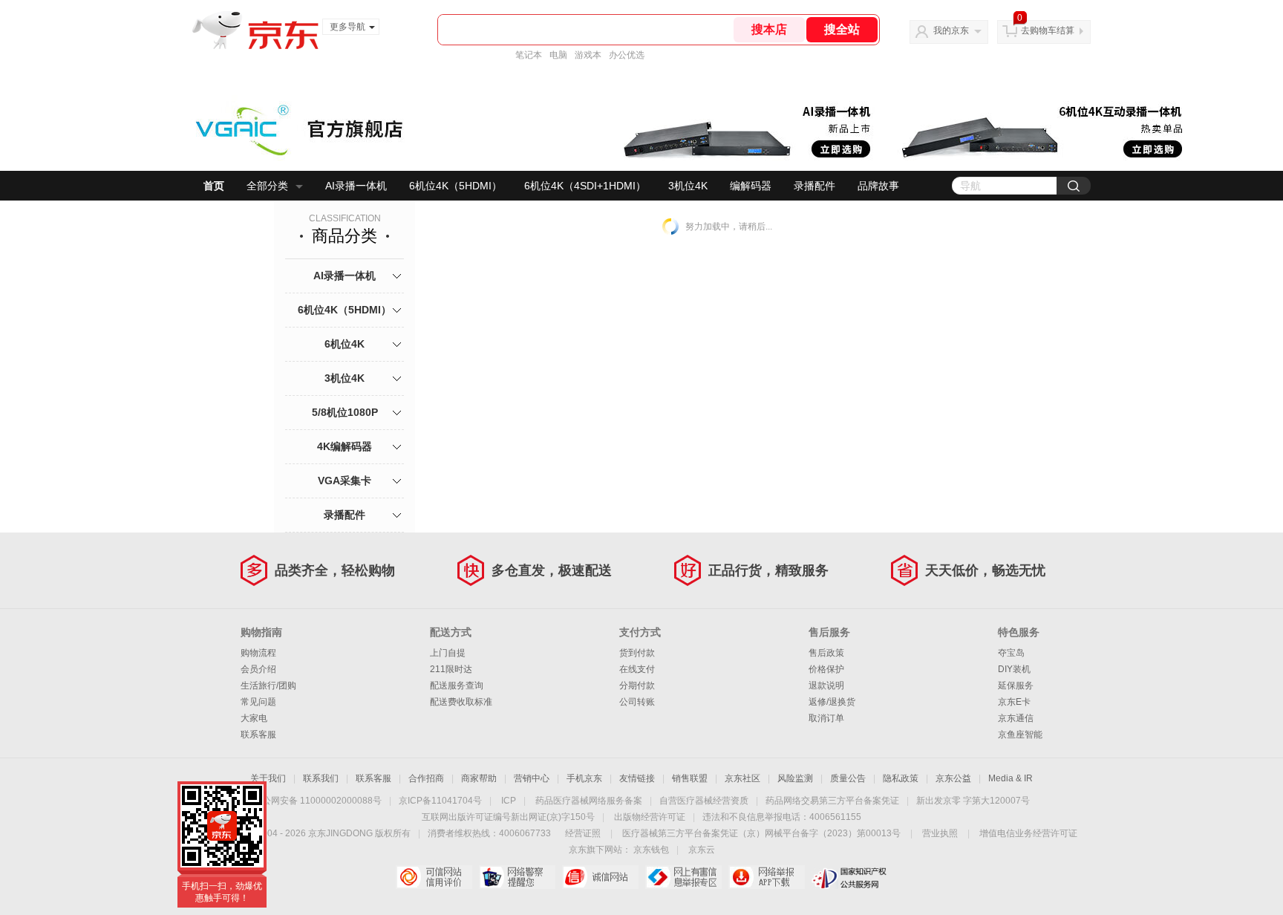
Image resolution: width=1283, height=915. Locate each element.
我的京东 (951, 30)
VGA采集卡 (344, 480)
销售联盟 (690, 778)
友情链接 (637, 778)
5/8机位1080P (345, 412)
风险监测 (795, 778)
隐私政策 (900, 778)
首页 (213, 186)
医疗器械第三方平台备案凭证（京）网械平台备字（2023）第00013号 (761, 833)
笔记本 (528, 55)
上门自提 (448, 653)
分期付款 (637, 685)
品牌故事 (878, 186)
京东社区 (742, 778)
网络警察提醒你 (517, 877)
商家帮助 (479, 778)
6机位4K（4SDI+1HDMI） (585, 186)
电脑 (558, 55)
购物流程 (258, 653)
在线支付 (637, 669)
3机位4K (688, 186)
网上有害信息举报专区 (683, 877)
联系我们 (321, 778)
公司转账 (637, 702)
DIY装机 (1014, 669)
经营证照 (583, 833)
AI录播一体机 (356, 186)
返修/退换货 (832, 702)
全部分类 (267, 186)
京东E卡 (1014, 702)
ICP (508, 800)
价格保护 (826, 669)
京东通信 (1016, 718)
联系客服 (258, 734)
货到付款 (637, 653)
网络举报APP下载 (766, 877)
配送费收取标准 (461, 702)
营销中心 (531, 778)
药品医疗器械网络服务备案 (588, 800)
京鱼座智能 (1020, 734)
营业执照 (940, 833)
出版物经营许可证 (649, 817)
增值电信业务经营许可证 (1028, 833)
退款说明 (826, 685)
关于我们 (268, 778)
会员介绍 (258, 669)
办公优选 (626, 55)
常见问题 (258, 702)
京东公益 (953, 778)
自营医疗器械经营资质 (703, 800)
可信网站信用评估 (434, 877)
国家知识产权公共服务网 (850, 877)
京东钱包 (651, 849)
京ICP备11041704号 (440, 800)
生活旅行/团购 (268, 685)
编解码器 (750, 186)
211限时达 (451, 669)
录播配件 (814, 186)
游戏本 (588, 55)
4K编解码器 (344, 446)
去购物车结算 (1047, 30)
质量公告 (848, 778)
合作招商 (426, 778)
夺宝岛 (1011, 653)
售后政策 (826, 653)
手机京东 (584, 778)
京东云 (701, 849)
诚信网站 (600, 877)
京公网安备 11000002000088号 (317, 800)
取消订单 (826, 718)
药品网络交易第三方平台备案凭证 (832, 800)
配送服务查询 (456, 685)
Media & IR (1010, 778)
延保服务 (1016, 685)
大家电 (254, 718)
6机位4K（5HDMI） (455, 186)
